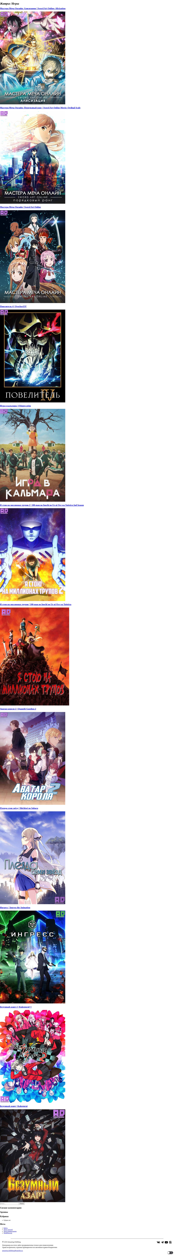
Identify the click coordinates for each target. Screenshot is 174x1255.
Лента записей (8, 1229)
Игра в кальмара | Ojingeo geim (15, 406)
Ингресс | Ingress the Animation (15, 907)
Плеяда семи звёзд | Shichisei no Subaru (19, 808)
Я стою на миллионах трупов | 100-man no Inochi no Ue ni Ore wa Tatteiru (35, 604)
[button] (170, 1252)
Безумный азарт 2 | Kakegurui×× (16, 1007)
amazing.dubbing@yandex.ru (12, 1251)
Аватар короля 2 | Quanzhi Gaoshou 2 (18, 709)
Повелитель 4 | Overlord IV (13, 306)
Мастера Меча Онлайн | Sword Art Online (20, 207)
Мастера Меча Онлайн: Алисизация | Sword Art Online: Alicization (32, 8)
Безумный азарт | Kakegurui (14, 1106)
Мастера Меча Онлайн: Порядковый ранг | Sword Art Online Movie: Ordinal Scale (40, 108)
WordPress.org (8, 1233)
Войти (6, 1228)
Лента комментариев (10, 1231)
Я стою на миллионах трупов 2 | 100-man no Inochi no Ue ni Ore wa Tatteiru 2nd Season (42, 505)
